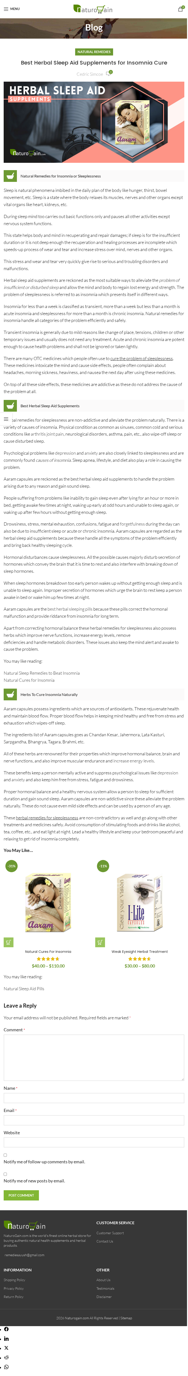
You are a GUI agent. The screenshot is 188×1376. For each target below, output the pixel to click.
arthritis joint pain (47, 434)
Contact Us (104, 1241)
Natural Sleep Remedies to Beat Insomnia (42, 673)
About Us (103, 1280)
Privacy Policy (14, 1288)
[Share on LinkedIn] (6, 1339)
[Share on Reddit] (6, 1358)
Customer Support (110, 1233)
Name (10, 1088)
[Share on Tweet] (6, 1348)
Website (12, 1132)
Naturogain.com (77, 1318)
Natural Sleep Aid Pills (24, 988)
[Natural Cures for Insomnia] (48, 902)
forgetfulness (132, 524)
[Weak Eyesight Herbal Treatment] (139, 902)
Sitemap (126, 1318)
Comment (14, 1029)
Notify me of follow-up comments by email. (44, 1161)
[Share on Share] (6, 1329)
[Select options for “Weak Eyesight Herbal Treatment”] (100, 942)
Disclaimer (104, 1297)
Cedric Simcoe (90, 74)
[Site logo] (94, 8)
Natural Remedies (94, 52)
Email (10, 1110)
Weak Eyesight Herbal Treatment (140, 951)
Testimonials (105, 1288)
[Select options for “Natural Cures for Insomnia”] (8, 942)
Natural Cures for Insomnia (29, 680)
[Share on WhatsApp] (6, 1367)
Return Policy (14, 1297)
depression (65, 453)
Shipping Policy (14, 1280)
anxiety (91, 453)
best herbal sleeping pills (70, 609)
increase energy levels (133, 760)
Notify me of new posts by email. (34, 1180)
